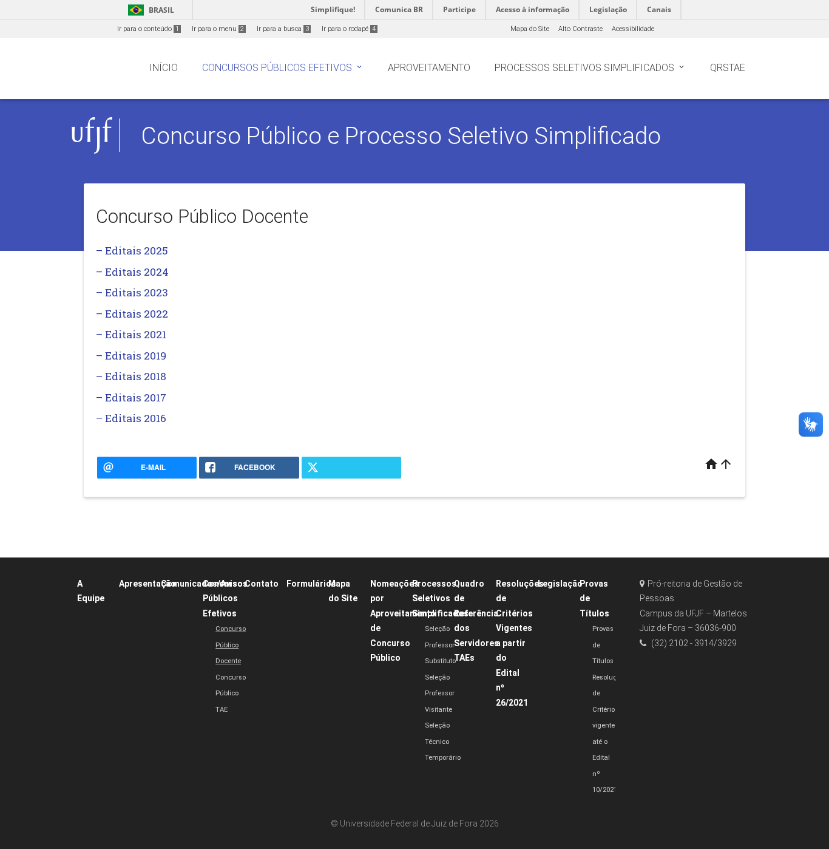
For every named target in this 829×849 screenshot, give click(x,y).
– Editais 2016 (131, 418)
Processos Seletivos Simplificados (440, 598)
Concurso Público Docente (230, 645)
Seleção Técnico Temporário (443, 741)
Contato (262, 583)
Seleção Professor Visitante (440, 693)
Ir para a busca (283, 29)
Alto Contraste (580, 29)
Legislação (560, 583)
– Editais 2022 (132, 314)
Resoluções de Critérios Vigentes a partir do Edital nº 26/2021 (520, 643)
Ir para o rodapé (349, 29)
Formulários (311, 583)
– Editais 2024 (132, 272)
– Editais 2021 (131, 334)
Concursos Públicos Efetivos (225, 598)
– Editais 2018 (131, 376)
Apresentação (147, 583)
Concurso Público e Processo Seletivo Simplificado (401, 135)
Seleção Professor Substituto (440, 645)
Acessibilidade (633, 29)
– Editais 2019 (131, 356)
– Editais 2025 (132, 250)
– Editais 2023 (132, 292)
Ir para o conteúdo (148, 29)
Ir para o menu (218, 29)
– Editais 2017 (131, 397)
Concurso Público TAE (230, 693)
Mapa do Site (529, 29)
